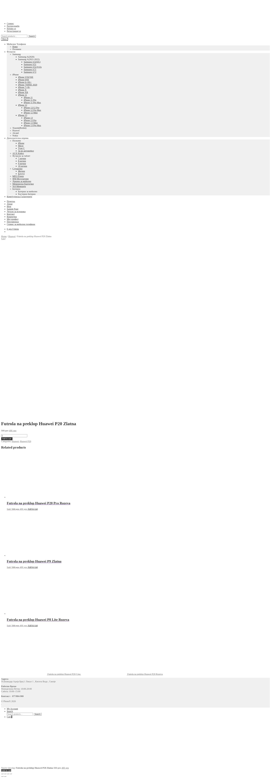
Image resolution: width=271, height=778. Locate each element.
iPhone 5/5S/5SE (25, 77)
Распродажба (13, 26)
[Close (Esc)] (2, 773)
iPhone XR (23, 92)
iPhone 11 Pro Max (32, 102)
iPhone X (22, 90)
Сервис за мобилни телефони (21, 224)
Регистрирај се (14, 31)
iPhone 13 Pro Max (32, 125)
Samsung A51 (30, 64)
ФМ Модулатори (20, 179)
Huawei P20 (25, 441)
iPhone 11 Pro (30, 100)
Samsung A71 (30, 69)
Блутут (21, 174)
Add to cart (6, 439)
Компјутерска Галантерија (19, 196)
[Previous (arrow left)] (2, 776)
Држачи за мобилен (21, 181)
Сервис (10, 23)
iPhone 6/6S (23, 79)
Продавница (13, 222)
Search (32, 36)
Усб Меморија (19, 186)
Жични (21, 171)
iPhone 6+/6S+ (24, 82)
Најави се (11, 28)
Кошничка (12, 216)
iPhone (21, 143)
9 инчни (22, 163)
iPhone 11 (22, 95)
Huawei (11, 236)
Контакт (11, 214)
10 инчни (22, 166)
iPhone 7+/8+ (24, 87)
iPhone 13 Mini (31, 123)
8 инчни (22, 161)
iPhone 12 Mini (31, 113)
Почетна (11, 201)
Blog (9, 206)
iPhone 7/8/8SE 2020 (27, 85)
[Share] (5, 773)
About (9, 204)
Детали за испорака (16, 211)
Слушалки (17, 168)
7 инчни (22, 158)
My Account (12, 709)
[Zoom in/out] (11, 773)
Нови (15, 46)
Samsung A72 (30, 72)
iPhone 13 (22, 115)
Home (4, 236)
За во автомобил (26, 151)
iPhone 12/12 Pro (31, 107)
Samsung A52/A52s (33, 67)
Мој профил (12, 219)
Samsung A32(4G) (32, 62)
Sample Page (12, 209)
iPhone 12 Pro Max (32, 110)
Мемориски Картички (23, 184)
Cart (9, 717)
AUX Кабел (18, 153)
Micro (20, 146)
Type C (21, 148)
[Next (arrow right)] (5, 776)
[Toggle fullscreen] (8, 773)
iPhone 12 (22, 105)
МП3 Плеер (18, 176)
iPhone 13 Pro (30, 120)
